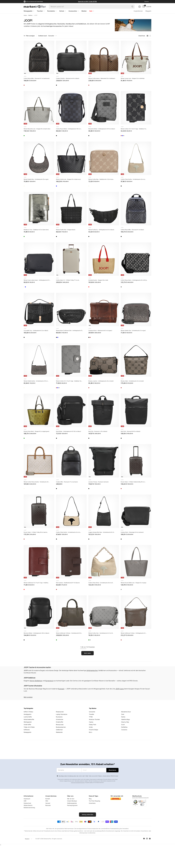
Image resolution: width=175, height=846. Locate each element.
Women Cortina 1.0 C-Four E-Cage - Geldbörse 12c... (134, 128)
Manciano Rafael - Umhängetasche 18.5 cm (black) (36, 633)
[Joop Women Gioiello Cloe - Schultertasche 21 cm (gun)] (136, 309)
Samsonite (92, 711)
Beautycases (59, 724)
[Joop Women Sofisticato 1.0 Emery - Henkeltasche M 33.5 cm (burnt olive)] (71, 612)
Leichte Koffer (28, 717)
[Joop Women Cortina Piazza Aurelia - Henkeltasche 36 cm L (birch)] (39, 460)
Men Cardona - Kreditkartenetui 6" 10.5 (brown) (68, 582)
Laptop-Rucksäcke (61, 714)
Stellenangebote (72, 803)
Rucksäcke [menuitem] (51, 11)
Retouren (48, 805)
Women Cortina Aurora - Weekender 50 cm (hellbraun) (101, 78)
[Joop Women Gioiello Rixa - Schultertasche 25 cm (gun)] (39, 158)
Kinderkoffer (59, 722)
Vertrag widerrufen (87, 814)
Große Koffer (27, 724)
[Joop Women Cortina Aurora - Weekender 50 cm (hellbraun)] (103, 57)
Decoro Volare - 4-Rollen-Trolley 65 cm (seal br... (36, 532)
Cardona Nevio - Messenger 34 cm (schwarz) (132, 532)
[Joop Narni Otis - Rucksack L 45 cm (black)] (103, 410)
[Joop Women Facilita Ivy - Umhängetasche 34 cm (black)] (103, 208)
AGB (25, 801)
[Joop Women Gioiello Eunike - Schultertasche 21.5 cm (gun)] (39, 360)
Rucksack (61, 689)
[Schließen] (0, 845)
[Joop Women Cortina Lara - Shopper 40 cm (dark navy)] (71, 158)
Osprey (91, 722)
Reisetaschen (60, 711)
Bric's (90, 732)
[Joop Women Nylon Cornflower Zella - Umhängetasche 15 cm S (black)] (71, 309)
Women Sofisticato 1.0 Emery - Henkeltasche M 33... (69, 633)
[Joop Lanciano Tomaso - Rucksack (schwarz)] (103, 460)
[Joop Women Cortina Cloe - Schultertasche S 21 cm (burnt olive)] (90, 640)
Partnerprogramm (72, 805)
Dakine (123, 717)
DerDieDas (124, 727)
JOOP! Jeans (120, 689)
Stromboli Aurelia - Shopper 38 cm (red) (98, 280)
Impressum (27, 798)
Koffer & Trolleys (28, 711)
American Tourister (94, 719)
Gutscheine (92, 803)
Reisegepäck (27, 732)
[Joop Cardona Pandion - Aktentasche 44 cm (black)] (71, 57)
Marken (30, 15)
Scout (123, 724)
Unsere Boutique (72, 801)
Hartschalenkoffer (29, 719)
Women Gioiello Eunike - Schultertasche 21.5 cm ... (36, 381)
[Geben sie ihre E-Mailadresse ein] (112, 770)
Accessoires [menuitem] (73, 11)
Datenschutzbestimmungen (78, 782)
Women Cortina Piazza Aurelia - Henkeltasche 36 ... (36, 482)
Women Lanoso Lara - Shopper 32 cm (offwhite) (132, 78)
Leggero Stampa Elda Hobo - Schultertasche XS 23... (101, 532)
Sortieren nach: (42, 35)
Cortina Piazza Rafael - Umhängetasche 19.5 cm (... (69, 128)
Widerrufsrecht (28, 805)
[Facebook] (144, 838)
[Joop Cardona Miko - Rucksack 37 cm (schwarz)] (71, 460)
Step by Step (125, 722)
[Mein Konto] (139, 6)
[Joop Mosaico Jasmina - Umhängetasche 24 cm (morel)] (103, 360)
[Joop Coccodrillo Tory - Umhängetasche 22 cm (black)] (39, 309)
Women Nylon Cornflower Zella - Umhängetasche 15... (69, 330)
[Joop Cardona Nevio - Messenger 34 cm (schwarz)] (136, 511)
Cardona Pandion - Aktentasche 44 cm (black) (67, 78)
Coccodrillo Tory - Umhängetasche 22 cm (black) (36, 330)
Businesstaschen (61, 727)
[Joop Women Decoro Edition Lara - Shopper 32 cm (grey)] (136, 561)
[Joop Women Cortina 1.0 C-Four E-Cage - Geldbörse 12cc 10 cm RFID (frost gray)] (133, 136)
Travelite (91, 714)
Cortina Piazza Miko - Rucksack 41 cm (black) (132, 229)
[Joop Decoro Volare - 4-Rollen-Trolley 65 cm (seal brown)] (39, 511)
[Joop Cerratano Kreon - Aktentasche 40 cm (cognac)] (103, 309)
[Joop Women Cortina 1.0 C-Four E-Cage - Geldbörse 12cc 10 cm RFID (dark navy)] (136, 107)
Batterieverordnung (29, 807)
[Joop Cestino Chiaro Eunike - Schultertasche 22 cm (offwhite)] (136, 158)
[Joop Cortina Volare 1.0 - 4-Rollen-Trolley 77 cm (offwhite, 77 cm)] (71, 259)
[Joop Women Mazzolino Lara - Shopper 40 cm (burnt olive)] (39, 107)
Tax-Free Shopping (94, 801)
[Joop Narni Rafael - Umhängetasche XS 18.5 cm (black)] (71, 410)
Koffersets (27, 729)
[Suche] (132, 6)
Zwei (122, 714)
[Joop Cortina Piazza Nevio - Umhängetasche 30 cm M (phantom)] (136, 259)
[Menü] (145, 800)
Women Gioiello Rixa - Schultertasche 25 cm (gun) (36, 179)
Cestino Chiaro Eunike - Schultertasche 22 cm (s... (68, 532)
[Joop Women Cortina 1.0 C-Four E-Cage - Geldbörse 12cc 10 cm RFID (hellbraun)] (123, 136)
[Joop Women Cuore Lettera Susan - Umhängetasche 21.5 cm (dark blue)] (39, 259)
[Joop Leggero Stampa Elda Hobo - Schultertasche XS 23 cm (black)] (103, 511)
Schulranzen (59, 719)
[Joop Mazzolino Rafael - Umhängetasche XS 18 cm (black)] (103, 107)
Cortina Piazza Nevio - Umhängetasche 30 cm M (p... (134, 280)
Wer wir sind (70, 798)
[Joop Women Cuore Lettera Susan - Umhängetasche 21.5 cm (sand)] (26, 287)
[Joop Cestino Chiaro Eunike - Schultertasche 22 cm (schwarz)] (123, 186)
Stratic (91, 727)
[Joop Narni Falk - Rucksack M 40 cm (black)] (136, 410)
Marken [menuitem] (84, 11)
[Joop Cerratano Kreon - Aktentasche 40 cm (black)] (90, 338)
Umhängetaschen (92, 670)
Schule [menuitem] (61, 11)
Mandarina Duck (126, 711)
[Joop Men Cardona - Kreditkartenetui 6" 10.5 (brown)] (71, 561)
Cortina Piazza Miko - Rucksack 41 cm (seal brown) (36, 78)
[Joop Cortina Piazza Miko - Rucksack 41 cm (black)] (136, 208)
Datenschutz (27, 803)
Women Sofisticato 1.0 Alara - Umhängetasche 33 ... (133, 633)
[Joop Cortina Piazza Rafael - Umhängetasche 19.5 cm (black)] (71, 107)
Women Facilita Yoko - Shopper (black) (65, 229)
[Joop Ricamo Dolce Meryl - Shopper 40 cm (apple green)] (39, 410)
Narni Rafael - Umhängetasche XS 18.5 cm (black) (68, 431)
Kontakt (47, 798)
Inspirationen (138, 11)
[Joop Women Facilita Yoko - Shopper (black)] (71, 208)
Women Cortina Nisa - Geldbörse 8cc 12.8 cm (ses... (101, 179)
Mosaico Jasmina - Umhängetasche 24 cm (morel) (100, 381)
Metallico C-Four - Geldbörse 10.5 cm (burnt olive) (36, 229)
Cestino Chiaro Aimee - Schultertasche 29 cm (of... (100, 582)
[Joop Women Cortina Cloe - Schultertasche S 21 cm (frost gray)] (103, 612)
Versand (47, 803)
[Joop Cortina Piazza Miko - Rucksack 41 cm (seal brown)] (39, 57)
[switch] (142, 804)
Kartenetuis (49, 681)
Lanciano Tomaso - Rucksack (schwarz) (98, 482)
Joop (25, 76)
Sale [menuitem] (90, 11)
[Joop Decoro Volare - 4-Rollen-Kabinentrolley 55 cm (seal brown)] (136, 460)
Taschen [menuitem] (40, 11)
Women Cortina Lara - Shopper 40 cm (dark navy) (68, 179)
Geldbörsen (59, 729)
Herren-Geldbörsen (36, 681)
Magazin (148, 11)
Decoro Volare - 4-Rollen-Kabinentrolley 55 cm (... (133, 482)
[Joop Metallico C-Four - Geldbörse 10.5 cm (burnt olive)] (39, 208)
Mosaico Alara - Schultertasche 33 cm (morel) (132, 381)
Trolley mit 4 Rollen (29, 727)
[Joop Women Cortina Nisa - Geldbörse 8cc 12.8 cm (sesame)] (103, 158)
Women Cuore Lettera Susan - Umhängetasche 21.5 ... (37, 280)
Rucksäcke (59, 717)
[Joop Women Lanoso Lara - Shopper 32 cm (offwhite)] (136, 57)
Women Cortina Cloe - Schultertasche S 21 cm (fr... (100, 633)
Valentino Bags (125, 719)
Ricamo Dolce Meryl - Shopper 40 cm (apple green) (36, 431)
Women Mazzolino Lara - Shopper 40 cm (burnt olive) (37, 128)
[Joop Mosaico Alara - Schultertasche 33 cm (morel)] (136, 360)
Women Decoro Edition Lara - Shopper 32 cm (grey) (133, 582)
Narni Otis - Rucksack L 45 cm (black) (97, 431)
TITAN (91, 717)
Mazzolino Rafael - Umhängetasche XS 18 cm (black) (101, 128)
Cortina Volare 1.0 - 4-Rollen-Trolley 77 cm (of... (67, 280)
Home (25, 15)
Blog (90, 798)
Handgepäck (27, 714)
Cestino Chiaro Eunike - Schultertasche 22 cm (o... (133, 179)
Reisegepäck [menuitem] (28, 11)
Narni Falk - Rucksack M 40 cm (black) (130, 431)
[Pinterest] (149, 838)
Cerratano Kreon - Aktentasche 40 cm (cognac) (100, 330)
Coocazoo (124, 729)
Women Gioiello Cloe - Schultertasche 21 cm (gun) (133, 330)
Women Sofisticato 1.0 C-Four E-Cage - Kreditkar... (36, 582)
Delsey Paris (92, 724)
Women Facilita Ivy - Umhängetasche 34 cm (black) (101, 229)
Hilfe (46, 801)
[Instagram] (146, 838)
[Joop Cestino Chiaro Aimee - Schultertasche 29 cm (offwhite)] (103, 561)
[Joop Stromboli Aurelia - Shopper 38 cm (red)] (103, 259)
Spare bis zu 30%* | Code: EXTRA (87, 1)
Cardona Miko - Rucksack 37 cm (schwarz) (67, 482)
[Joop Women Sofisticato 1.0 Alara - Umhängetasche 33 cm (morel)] (136, 612)
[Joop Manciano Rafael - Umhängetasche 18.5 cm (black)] (39, 612)
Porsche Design (93, 729)
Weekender (59, 732)
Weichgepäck (28, 722)
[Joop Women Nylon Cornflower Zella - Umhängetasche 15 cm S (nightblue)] (63, 338)
